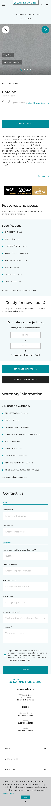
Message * (7, 627)
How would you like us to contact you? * (19, 550)
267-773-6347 (25, 19)
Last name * (8, 526)
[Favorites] (42, 4)
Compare (41, 176)
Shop (7, 748)
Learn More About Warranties (14, 477)
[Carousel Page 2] (24, 69)
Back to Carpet (12, 83)
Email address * (9, 580)
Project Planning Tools (35, 103)
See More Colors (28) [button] (11, 62)
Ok (25, 797)
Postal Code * (8, 596)
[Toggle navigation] (3, 4)
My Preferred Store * (11, 612)
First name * (8, 510)
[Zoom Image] (5, 30)
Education (10, 770)
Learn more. (8, 793)
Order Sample (23, 124)
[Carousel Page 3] (27, 69)
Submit (25, 670)
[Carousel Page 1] (21, 70)
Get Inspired (11, 759)
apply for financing (24, 379)
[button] (38, 4)
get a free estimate (23, 369)
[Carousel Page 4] (30, 69)
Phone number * (10, 565)
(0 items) (47, 4)
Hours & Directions (25, 700)
